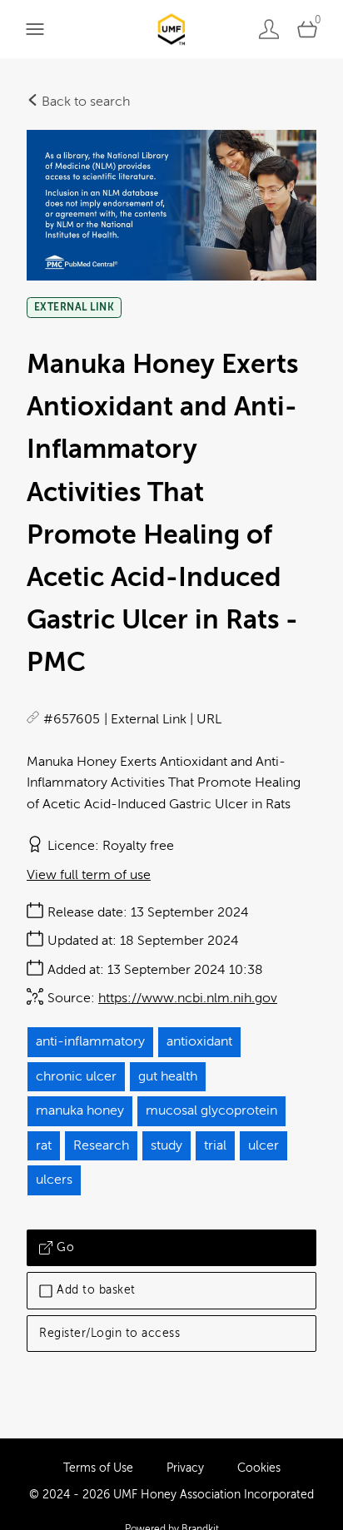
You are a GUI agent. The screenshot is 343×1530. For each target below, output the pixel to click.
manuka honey (80, 1110)
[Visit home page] (171, 28)
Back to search (84, 101)
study (166, 1145)
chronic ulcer (76, 1076)
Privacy (185, 1468)
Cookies (259, 1468)
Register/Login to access (109, 1333)
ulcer (263, 1145)
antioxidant (199, 1041)
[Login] (269, 28)
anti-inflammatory (90, 1041)
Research (101, 1145)
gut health (167, 1076)
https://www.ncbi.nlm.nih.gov (187, 998)
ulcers (54, 1179)
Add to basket (96, 1290)
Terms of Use (98, 1468)
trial (215, 1145)
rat (44, 1145)
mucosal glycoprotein (211, 1110)
